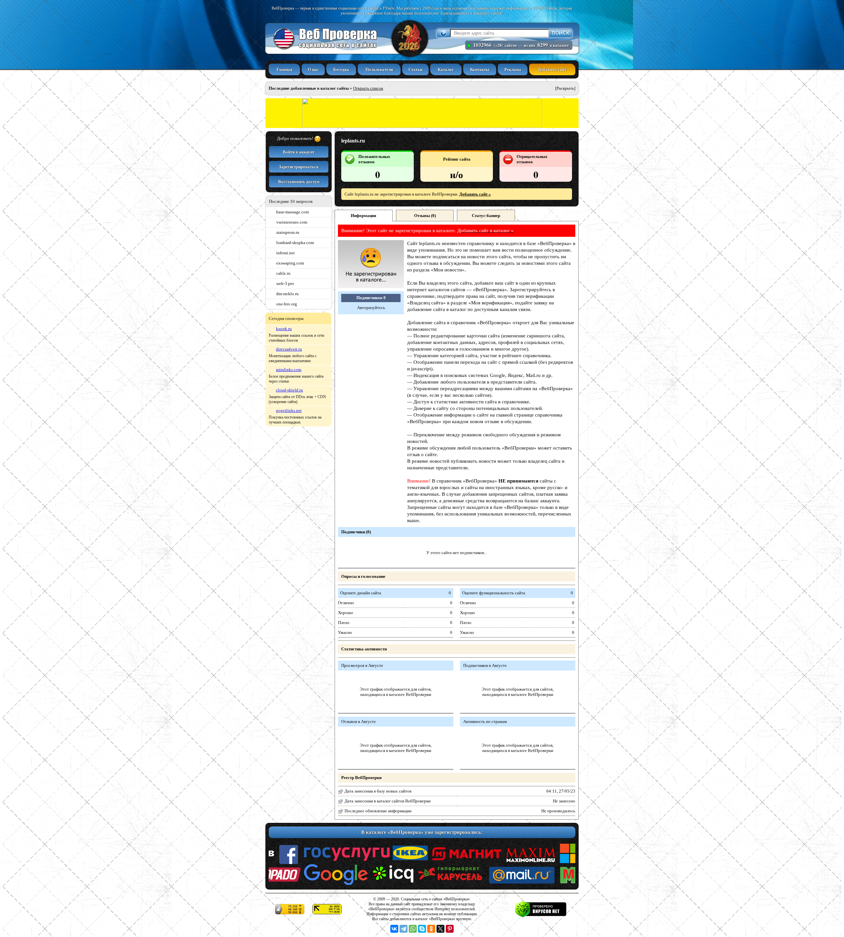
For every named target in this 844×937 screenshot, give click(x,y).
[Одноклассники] (431, 929)
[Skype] (422, 929)
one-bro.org (286, 303)
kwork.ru (284, 328)
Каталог (446, 69)
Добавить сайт (552, 69)
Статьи (415, 69)
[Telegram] (403, 929)
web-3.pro (285, 283)
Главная (284, 69)
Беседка (341, 69)
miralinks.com (288, 369)
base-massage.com (292, 211)
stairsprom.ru (287, 232)
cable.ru (283, 273)
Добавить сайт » (475, 194)
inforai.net (285, 252)
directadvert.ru (289, 349)
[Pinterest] (450, 929)
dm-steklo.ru (287, 293)
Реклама (512, 69)
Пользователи (379, 69)
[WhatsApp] (413, 929)
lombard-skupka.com (295, 242)
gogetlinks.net (289, 410)
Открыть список (368, 88)
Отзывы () (425, 215)
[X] (440, 929)
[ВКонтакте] (394, 929)
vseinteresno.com (291, 222)
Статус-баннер (486, 215)
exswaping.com (290, 263)
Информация (363, 215)
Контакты (479, 69)
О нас (313, 69)
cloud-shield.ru (289, 390)
